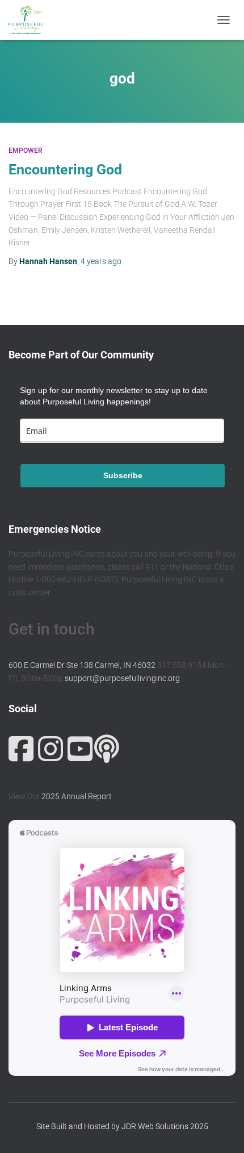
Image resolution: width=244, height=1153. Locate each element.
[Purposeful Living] (30, 20)
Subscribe (122, 475)
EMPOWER (26, 150)
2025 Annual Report (76, 796)
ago (101, 261)
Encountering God (65, 169)
